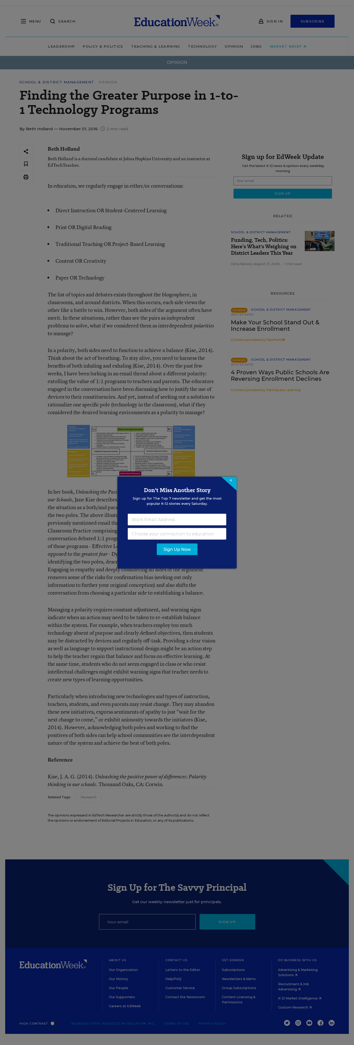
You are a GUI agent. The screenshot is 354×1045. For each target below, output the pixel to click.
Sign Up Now (177, 549)
